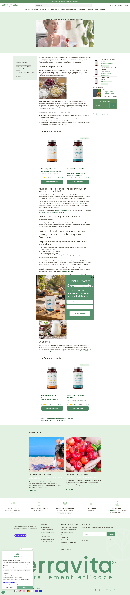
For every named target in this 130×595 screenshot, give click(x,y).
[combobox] (79, 307)
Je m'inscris (79, 313)
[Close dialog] (92, 277)
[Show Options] (91, 307)
